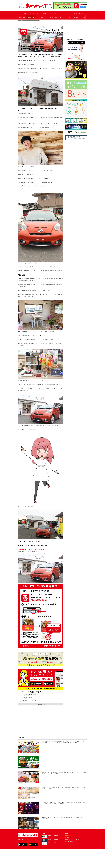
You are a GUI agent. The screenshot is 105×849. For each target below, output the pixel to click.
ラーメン (66, 13)
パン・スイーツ (73, 13)
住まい (46, 17)
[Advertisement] (40, 719)
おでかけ (45, 13)
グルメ (55, 13)
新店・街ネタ (32, 13)
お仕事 (51, 17)
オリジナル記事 (39, 17)
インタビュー (69, 17)
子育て (50, 13)
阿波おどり (76, 17)
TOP (20, 13)
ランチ (60, 13)
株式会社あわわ (68, 835)
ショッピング (22, 17)
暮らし (56, 17)
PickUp (83, 17)
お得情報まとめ (30, 17)
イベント (39, 13)
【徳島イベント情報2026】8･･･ (54, 835)
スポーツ (62, 17)
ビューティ (81, 13)
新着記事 (25, 13)
